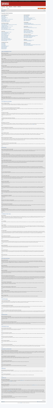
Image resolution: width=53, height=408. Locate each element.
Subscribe (19, 6)
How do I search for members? (27, 32)
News (7, 6)
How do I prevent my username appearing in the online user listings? (9, 24)
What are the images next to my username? (6, 27)
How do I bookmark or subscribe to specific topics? (29, 36)
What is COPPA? (3, 16)
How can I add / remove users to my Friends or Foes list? (30, 27)
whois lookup (9, 390)
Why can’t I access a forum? (4, 36)
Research (15, 6)
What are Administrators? (26, 15)
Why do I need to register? (4, 15)
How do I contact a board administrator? (28, 45)
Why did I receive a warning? (4, 37)
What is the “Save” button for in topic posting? (6, 39)
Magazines (10, 6)
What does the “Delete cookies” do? (5, 21)
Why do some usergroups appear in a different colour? (30, 19)
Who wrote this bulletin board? (27, 43)
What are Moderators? (26, 16)
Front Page (3, 6)
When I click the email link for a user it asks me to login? (7, 29)
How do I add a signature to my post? (5, 33)
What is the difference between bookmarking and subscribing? (31, 35)
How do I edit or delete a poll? (4, 35)
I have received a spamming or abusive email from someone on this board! (32, 24)
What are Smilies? (3, 44)
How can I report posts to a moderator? (5, 38)
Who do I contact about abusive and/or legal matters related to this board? (32, 44)
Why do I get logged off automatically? (5, 20)
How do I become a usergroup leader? (28, 18)
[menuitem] (5, 10)
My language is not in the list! (4, 26)
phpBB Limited (22, 380)
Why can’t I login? (3, 18)
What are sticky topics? (4, 47)
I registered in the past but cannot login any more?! (7, 19)
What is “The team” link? (26, 20)
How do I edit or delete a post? (4, 32)
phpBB (33, 124)
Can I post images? (3, 45)
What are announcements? (4, 46)
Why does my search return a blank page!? (28, 31)
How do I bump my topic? (4, 40)
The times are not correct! (4, 25)
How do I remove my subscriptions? (28, 37)
